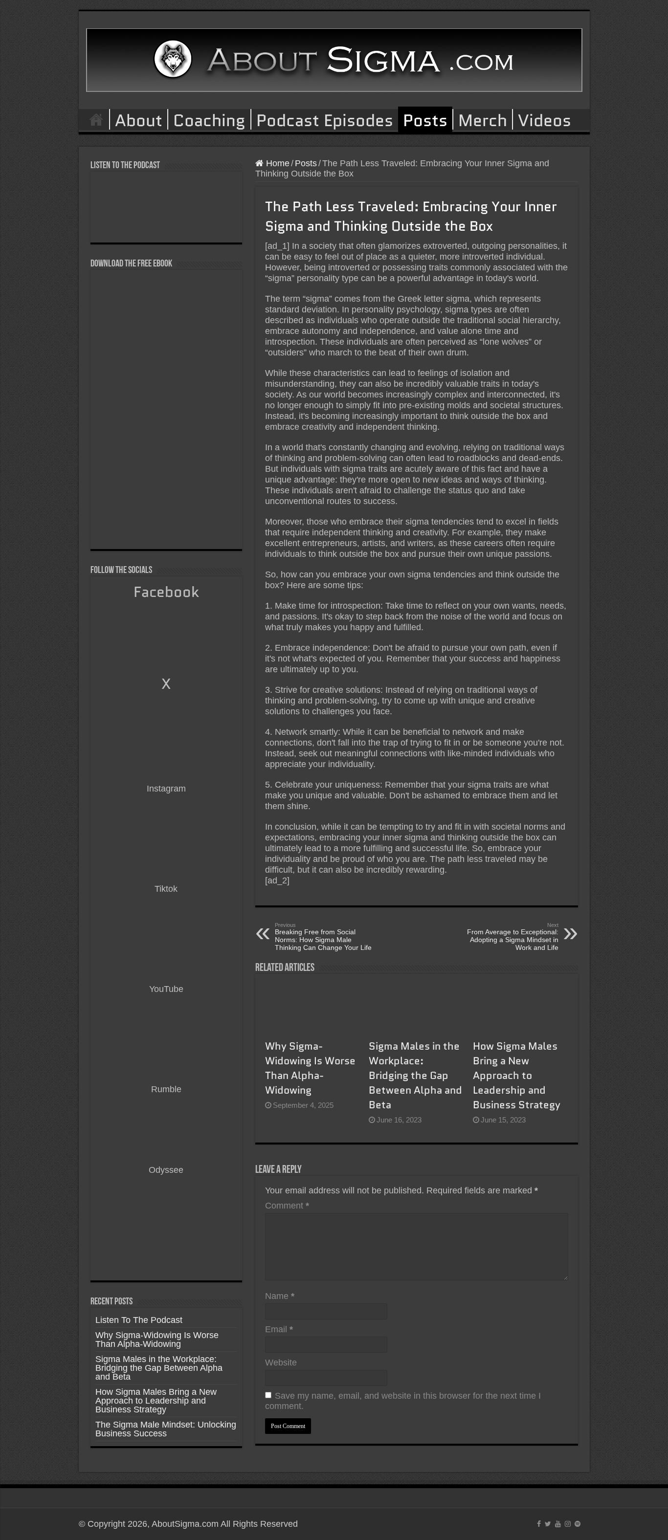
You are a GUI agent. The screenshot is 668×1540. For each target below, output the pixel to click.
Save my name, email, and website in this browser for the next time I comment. (403, 1401)
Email (279, 1329)
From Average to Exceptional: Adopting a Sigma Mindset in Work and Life (512, 936)
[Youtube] (558, 1524)
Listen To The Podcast (138, 1320)
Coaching (209, 119)
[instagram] (568, 1524)
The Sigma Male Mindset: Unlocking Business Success (165, 1429)
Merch (482, 119)
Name (279, 1296)
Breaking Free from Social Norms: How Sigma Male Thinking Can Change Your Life (323, 936)
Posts (425, 120)
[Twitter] (548, 1524)
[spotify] (577, 1524)
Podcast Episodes (324, 119)
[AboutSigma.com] (334, 58)
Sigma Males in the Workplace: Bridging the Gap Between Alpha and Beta (415, 1075)
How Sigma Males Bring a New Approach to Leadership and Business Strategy (516, 1075)
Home (96, 119)
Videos (544, 119)
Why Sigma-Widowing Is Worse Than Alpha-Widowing (310, 1068)
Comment (287, 1205)
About (138, 119)
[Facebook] (539, 1524)
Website (281, 1362)
